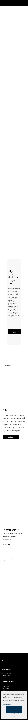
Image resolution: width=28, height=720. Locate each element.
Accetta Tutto (14, 709)
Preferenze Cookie (14, 713)
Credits (3, 690)
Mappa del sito (5, 688)
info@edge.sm (8, 675)
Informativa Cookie (7, 704)
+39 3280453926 (8, 673)
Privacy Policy (5, 686)
